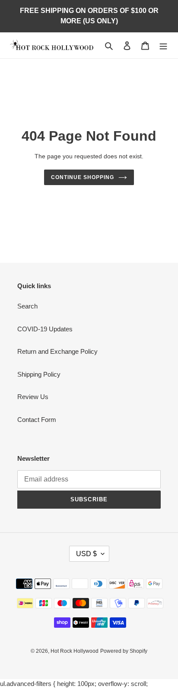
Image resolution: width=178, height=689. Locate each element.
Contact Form (36, 419)
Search (27, 306)
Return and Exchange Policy (57, 351)
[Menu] (163, 45)
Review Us (32, 396)
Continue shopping (82, 177)
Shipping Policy (38, 374)
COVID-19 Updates (45, 329)
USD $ (86, 553)
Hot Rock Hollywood (75, 651)
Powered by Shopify (123, 651)
